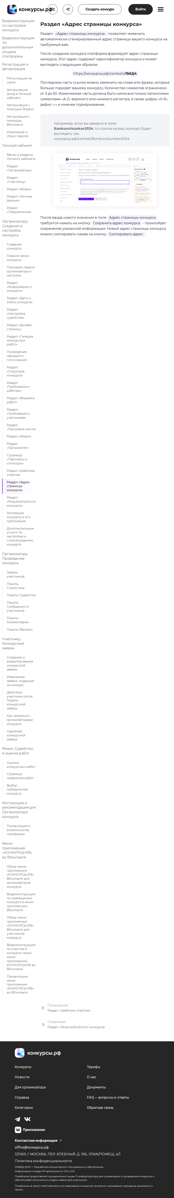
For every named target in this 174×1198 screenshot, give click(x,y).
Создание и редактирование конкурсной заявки (20, 663)
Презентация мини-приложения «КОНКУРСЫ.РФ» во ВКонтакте (20, 985)
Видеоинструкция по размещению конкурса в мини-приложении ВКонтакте (21, 902)
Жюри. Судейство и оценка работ (17, 751)
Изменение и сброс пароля (17, 134)
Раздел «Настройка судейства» (16, 314)
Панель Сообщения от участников (18, 607)
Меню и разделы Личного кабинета (21, 157)
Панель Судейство (21, 595)
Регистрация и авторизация (15, 66)
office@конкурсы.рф (32, 1147)
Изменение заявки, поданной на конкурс (20, 681)
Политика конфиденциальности (43, 1161)
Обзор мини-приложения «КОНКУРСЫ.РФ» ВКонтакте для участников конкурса (20, 927)
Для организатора (30, 1087)
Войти (140, 9)
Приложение (34, 1130)
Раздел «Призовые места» (21, 427)
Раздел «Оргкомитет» (18, 446)
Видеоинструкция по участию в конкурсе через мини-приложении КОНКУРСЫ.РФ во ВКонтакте (21, 957)
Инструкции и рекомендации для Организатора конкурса (19, 810)
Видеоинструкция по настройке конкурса (18, 25)
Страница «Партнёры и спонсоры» (17, 459)
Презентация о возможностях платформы (19, 830)
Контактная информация (36, 1140)
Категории (24, 1107)
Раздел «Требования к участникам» (18, 414)
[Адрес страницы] (105, 180)
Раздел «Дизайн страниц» (19, 327)
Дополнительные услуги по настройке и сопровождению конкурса (20, 537)
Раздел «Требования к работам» (18, 387)
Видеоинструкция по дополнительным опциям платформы (18, 47)
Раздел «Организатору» (19, 168)
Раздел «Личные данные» (19, 198)
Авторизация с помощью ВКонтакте (18, 121)
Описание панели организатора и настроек (21, 271)
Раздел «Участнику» (16, 180)
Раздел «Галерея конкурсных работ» (20, 341)
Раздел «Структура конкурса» (15, 371)
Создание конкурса (14, 246)
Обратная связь (100, 1107)
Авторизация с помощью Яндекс (20, 107)
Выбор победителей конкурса (17, 789)
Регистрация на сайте (19, 80)
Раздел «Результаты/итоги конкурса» (21, 501)
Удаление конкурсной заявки (16, 735)
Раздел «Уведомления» (19, 210)
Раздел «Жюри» (19, 189)
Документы (96, 1087)
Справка (22, 1097)
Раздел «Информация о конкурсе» (19, 287)
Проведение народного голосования (17, 356)
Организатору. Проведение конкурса (15, 558)
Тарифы (93, 1067)
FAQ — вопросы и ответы (108, 1097)
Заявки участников (16, 574)
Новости (22, 1077)
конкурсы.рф (44, 1053)
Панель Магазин (19, 629)
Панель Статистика (15, 586)
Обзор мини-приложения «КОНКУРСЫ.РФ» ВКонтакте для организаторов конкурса (20, 876)
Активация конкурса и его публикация (18, 517)
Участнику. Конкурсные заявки (13, 643)
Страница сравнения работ (20, 776)
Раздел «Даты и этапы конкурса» (20, 300)
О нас (92, 1077)
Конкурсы (23, 1067)
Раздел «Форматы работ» (21, 400)
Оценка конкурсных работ (21, 765)
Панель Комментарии (18, 620)
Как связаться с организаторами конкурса (20, 720)
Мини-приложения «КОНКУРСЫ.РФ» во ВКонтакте (17, 850)
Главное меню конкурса (18, 258)
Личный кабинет (17, 146)
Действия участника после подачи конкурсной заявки (20, 700)
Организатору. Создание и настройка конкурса (15, 228)
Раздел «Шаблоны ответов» (21, 473)
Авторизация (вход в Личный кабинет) (19, 94)
